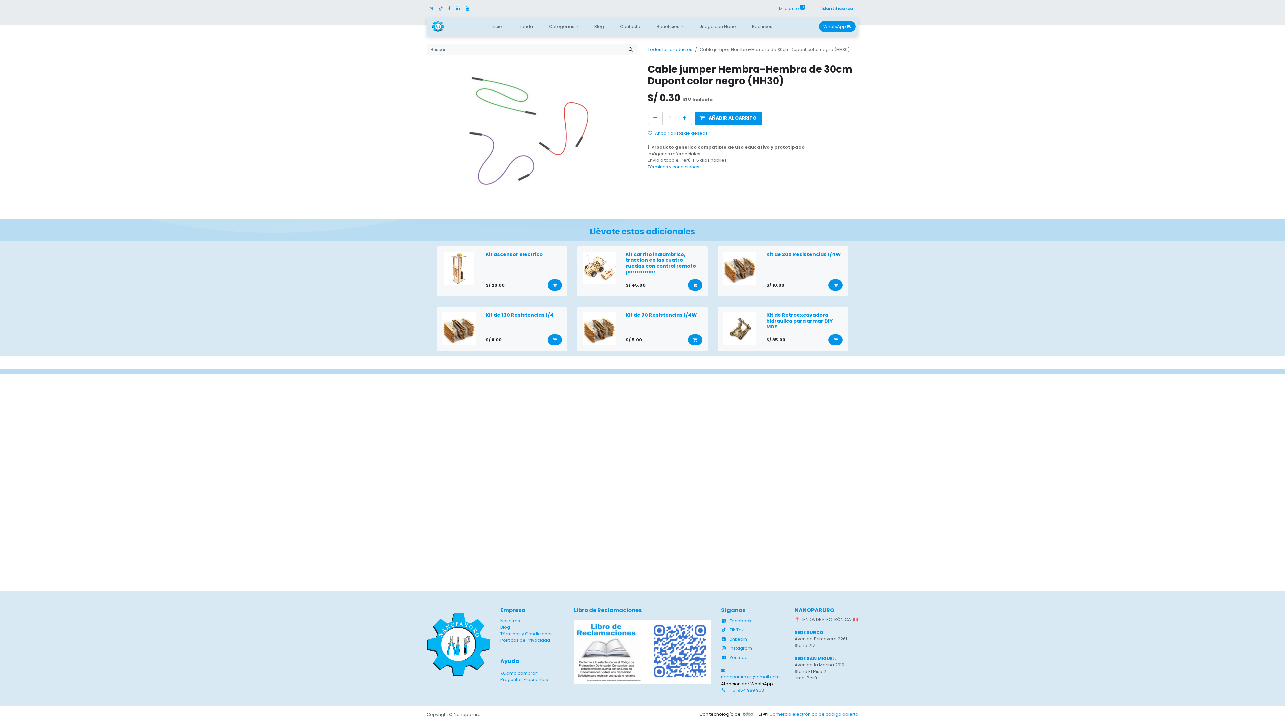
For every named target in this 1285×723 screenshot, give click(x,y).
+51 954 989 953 (747, 690)
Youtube (739, 657)
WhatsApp (835, 26)
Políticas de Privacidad (525, 640)
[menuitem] (496, 27)
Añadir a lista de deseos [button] (681, 133)
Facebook (741, 621)
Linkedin (738, 639)
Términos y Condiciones (526, 634)
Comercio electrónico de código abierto (813, 714)
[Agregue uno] (684, 118)
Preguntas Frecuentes (524, 679)
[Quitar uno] (655, 118)
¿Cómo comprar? (520, 673)
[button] (728, 118)
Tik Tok (737, 630)
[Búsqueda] (630, 49)
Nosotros (510, 621)
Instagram (741, 648)
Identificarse (837, 8)
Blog (505, 627)
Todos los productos (670, 49)
